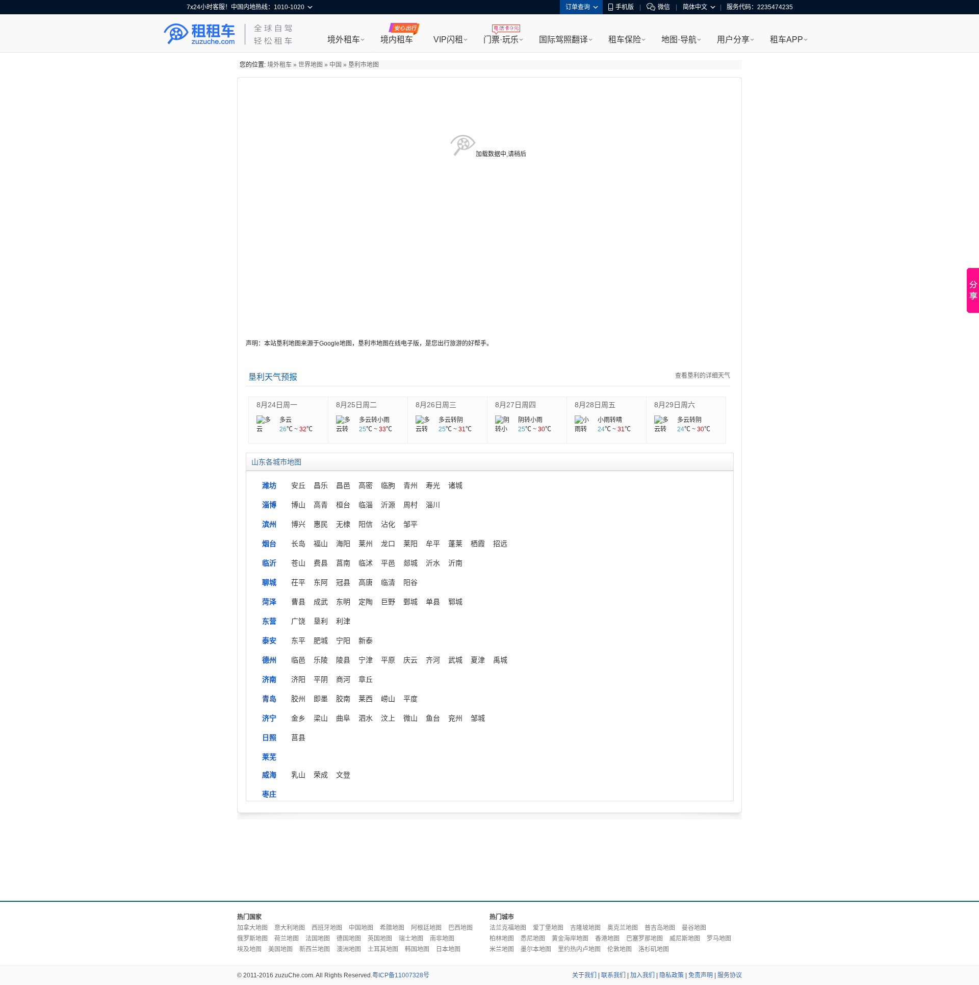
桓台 (343, 505)
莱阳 (410, 543)
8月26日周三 (436, 405)
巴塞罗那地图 (644, 938)
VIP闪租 (448, 39)
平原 (388, 660)
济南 (269, 679)
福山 (321, 543)
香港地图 (607, 938)
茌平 (298, 582)
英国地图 (380, 938)
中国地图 (361, 927)
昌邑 (343, 485)
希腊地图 (392, 927)
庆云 (410, 660)
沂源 (388, 505)
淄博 (269, 505)
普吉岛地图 (660, 927)
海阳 (343, 543)
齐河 (433, 660)
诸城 (455, 485)
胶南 (343, 699)
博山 (298, 505)
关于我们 (584, 975)
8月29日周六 (674, 405)
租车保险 (624, 39)
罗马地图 (719, 938)
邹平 (410, 524)
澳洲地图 (349, 949)
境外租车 (343, 39)
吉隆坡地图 (585, 927)
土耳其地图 (383, 949)
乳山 (298, 775)
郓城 (455, 602)
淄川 (433, 505)
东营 (269, 621)
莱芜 (269, 757)
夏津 (478, 660)
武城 (455, 660)
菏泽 (269, 602)
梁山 (321, 718)
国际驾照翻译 (563, 39)
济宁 (269, 718)
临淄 (365, 505)
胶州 (298, 699)
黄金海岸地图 (570, 938)
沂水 (433, 563)
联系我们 (613, 975)
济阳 (298, 679)
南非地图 (442, 938)
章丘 (365, 679)
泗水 (365, 718)
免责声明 (700, 975)
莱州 (365, 543)
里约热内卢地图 (579, 949)
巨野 (388, 602)
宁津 (365, 660)
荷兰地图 (286, 938)
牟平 (433, 543)
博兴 (298, 524)
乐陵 (321, 660)
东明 (343, 602)
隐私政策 (671, 975)
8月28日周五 (595, 405)
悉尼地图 (533, 938)
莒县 (298, 737)
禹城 (500, 660)
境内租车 (396, 39)
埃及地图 (249, 949)
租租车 (199, 34)
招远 (500, 543)
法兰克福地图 (508, 927)
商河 (343, 679)
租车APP (786, 39)
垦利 (321, 621)
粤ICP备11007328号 (400, 975)
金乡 (298, 718)
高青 (321, 505)
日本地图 (448, 949)
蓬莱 (455, 543)
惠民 (321, 524)
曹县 (298, 602)
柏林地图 (502, 938)
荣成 (321, 775)
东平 (298, 640)
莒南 (343, 563)
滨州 (269, 524)
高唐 (365, 582)
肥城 (321, 640)
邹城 (478, 718)
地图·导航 (679, 39)
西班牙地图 (327, 927)
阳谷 (410, 582)
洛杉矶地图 (653, 949)
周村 (410, 505)
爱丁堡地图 (548, 927)
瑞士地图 (411, 938)
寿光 (433, 485)
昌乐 (321, 485)
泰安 (269, 640)
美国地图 (280, 949)
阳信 (365, 524)
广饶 (298, 621)
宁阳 (343, 640)
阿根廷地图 (426, 927)
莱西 (365, 699)
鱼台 (433, 718)
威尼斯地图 (684, 938)
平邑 (388, 563)
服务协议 (729, 975)
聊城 (269, 582)
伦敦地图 (619, 949)
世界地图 (310, 64)
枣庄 (269, 794)
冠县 (343, 582)
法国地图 (317, 938)
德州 (269, 660)
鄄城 (410, 602)
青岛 (269, 699)
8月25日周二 (356, 405)
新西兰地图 (314, 949)
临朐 (388, 485)
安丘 (298, 485)
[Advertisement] (489, 857)
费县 (321, 563)
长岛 (298, 543)
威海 (269, 775)
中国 (335, 64)
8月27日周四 (515, 405)
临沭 (365, 563)
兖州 (455, 718)
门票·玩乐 (501, 39)
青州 (410, 485)
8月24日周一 (276, 405)
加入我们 (642, 975)
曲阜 (343, 718)
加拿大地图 (252, 927)
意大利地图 (289, 927)
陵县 (343, 660)
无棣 (343, 524)
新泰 (365, 640)
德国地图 (349, 938)
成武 (321, 602)
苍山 (298, 563)
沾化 (388, 524)
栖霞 (478, 543)
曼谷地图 (694, 927)
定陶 (365, 602)
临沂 (269, 563)
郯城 (410, 563)
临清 (388, 582)
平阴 (321, 679)
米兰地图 (502, 949)
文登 (343, 775)
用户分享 (733, 39)
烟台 (269, 543)
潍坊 (269, 485)
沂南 (455, 563)
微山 (410, 718)
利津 (343, 621)
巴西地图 (460, 927)
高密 (365, 485)
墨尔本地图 (536, 949)
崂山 (388, 699)
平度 (410, 699)
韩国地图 (417, 949)
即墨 (321, 699)
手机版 (624, 7)
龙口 (388, 543)
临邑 (298, 660)
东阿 (321, 582)
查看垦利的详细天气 (702, 375)
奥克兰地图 (622, 927)
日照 (269, 737)
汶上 (388, 718)
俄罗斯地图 (252, 938)
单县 (433, 602)
